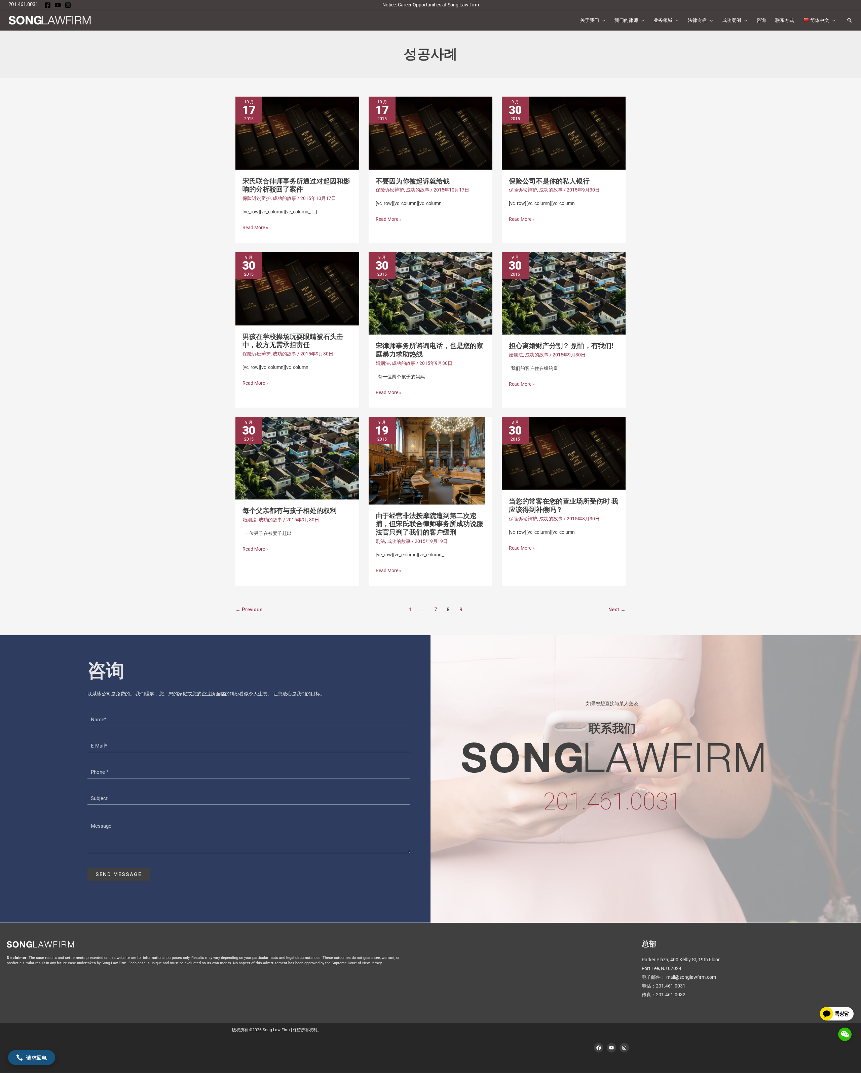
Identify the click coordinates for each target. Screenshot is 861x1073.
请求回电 (36, 1057)
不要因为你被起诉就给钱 (413, 181)
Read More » (255, 227)
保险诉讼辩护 (256, 198)
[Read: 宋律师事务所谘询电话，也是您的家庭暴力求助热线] (430, 293)
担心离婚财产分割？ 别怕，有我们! (561, 346)
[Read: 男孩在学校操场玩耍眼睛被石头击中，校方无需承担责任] (297, 288)
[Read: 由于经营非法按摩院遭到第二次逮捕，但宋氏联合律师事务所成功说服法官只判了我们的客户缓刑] (427, 460)
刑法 (380, 541)
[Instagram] (68, 5)
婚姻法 (383, 363)
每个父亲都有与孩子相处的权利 (289, 511)
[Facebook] (48, 5)
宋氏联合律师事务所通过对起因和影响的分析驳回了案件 (296, 185)
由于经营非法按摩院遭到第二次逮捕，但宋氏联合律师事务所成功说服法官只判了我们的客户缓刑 (429, 524)
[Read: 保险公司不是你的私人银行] (564, 132)
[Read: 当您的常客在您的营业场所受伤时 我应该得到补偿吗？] (564, 453)
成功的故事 (284, 198)
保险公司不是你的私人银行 (549, 181)
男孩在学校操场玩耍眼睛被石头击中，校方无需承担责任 (292, 341)
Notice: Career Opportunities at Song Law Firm (430, 4)
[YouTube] (58, 5)
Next (617, 610)
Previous (248, 610)
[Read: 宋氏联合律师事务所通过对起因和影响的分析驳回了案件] (297, 132)
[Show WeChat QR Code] (845, 1034)
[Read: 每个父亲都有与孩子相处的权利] (297, 457)
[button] (602, 20)
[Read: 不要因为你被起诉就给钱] (430, 132)
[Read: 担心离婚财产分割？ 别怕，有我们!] (564, 293)
